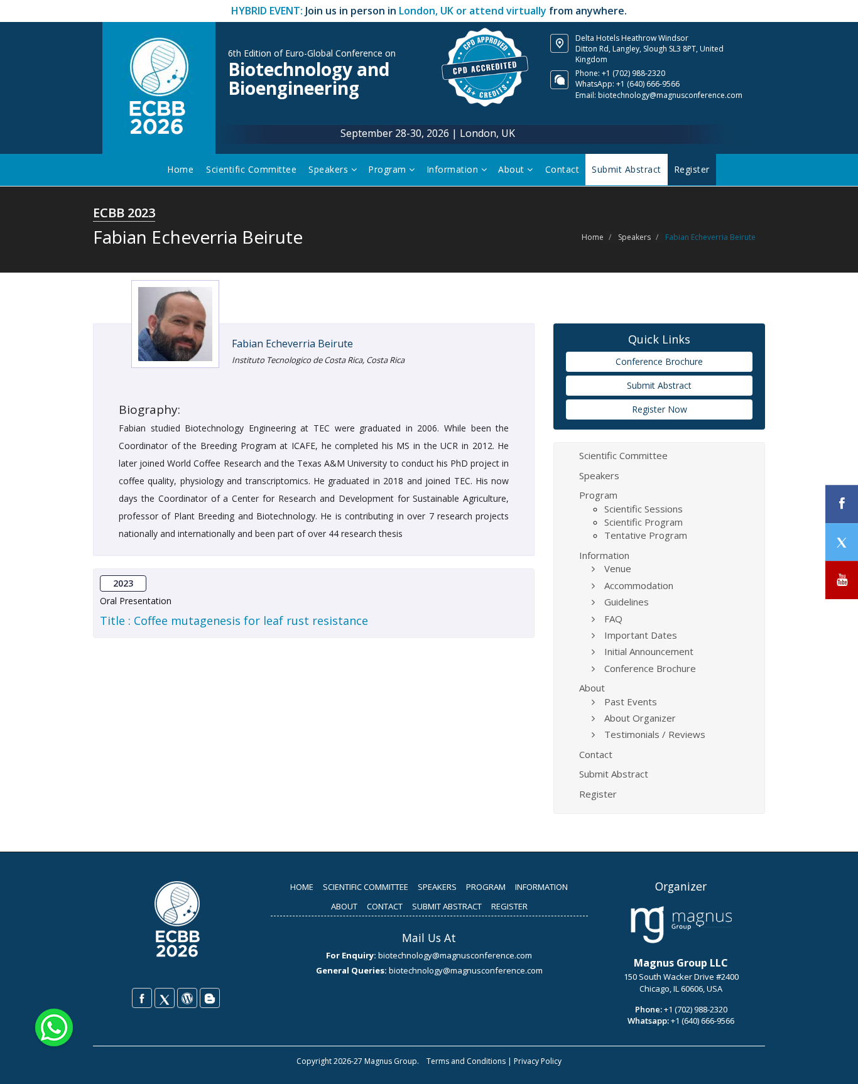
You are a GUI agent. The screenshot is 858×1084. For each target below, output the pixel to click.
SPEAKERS (437, 886)
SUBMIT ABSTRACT (447, 906)
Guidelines (626, 601)
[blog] (210, 998)
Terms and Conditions (466, 1061)
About (512, 169)
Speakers (329, 169)
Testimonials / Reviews (654, 734)
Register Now (659, 409)
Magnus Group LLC (681, 963)
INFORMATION (541, 886)
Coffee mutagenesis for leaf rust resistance (251, 620)
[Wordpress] (187, 998)
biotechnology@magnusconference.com (670, 95)
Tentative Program (645, 535)
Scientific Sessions (643, 508)
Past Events (630, 701)
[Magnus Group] (681, 925)
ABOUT (344, 906)
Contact (562, 169)
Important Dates (640, 635)
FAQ (613, 618)
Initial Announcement (648, 651)
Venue (617, 568)
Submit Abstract (659, 385)
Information (453, 169)
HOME (301, 886)
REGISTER (509, 906)
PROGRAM (486, 886)
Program (388, 169)
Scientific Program (643, 522)
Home (180, 169)
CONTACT (385, 906)
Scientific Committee (251, 169)
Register (598, 794)
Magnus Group (390, 1061)
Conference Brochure (659, 361)
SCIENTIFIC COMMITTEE (365, 886)
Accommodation (638, 585)
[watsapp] (54, 1027)
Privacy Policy (538, 1061)
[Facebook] (142, 998)
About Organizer (640, 718)
